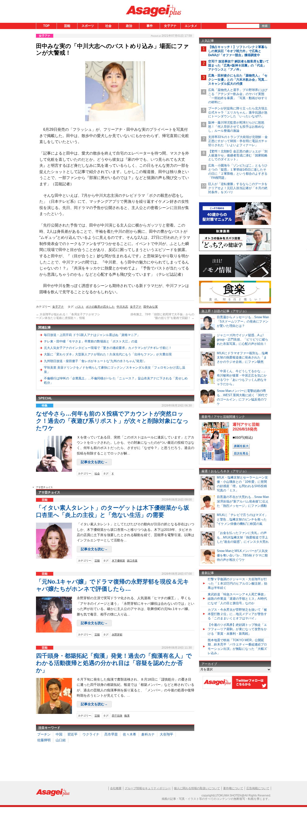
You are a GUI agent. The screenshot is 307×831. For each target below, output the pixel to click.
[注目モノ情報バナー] (235, 276)
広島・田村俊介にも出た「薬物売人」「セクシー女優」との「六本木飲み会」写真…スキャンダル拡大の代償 (237, 79)
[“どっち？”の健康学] (235, 250)
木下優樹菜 (118, 560)
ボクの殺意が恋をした (100, 306)
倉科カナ (148, 734)
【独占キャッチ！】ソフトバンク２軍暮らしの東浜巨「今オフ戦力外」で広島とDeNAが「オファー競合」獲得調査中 (237, 51)
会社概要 (116, 788)
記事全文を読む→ (94, 462)
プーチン (44, 734)
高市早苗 (111, 734)
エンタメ (191, 26)
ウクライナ (91, 734)
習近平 (72, 734)
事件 (150, 26)
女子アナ (170, 26)
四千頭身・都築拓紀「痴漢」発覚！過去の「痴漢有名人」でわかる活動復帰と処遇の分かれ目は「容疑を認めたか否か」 (114, 662)
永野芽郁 (117, 634)
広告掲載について (257, 788)
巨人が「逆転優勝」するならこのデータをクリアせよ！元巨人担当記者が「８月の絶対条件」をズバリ (237, 188)
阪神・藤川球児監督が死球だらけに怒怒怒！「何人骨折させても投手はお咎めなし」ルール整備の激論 (236, 126)
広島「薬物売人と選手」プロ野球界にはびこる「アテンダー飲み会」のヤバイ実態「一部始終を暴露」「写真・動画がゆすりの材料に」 (237, 96)
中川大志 (122, 306)
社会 (108, 26)
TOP (46, 26)
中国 (59, 734)
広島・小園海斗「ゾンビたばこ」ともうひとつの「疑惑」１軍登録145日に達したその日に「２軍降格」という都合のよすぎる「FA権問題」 (237, 171)
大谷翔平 (166, 734)
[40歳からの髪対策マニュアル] (235, 224)
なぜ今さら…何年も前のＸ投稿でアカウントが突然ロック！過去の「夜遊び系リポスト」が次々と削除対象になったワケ (112, 420)
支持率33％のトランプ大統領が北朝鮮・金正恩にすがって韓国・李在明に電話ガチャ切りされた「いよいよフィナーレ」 (238, 141)
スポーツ (88, 26)
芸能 (67, 26)
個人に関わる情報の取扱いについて (197, 788)
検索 (265, 26)
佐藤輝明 (44, 740)
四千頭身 (117, 715)
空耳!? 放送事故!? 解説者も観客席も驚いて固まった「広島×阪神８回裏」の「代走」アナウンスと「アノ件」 (238, 65)
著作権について (233, 788)
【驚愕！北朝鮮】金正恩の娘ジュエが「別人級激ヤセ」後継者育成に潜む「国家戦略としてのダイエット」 (237, 155)
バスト (79, 306)
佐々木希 (129, 734)
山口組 (61, 740)
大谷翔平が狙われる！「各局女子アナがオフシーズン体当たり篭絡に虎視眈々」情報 (68, 316)
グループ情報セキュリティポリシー (148, 788)
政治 (129, 26)
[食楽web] (235, 302)
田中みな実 (150, 306)
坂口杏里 (132, 560)
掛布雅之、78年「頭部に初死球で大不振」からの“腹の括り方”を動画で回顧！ (162, 316)
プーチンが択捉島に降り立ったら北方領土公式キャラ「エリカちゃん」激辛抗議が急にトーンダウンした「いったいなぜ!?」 (237, 112)
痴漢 (127, 715)
